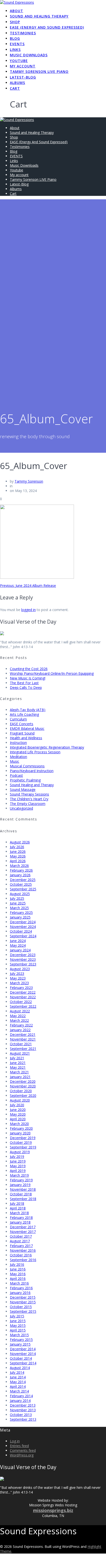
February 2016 (21, 1288)
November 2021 (23, 1039)
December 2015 (22, 1297)
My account (22, 66)
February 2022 (21, 1025)
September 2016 (23, 1259)
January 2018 (20, 1222)
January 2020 (20, 1133)
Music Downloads (29, 55)
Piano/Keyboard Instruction (31, 770)
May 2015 (18, 1325)
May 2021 (18, 1067)
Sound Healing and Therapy (32, 784)
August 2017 (20, 1241)
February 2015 (21, 1339)
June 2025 (18, 903)
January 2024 (20, 950)
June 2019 (18, 1161)
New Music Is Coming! (27, 678)
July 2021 (17, 1058)
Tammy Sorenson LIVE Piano (39, 71)
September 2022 (23, 1006)
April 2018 (18, 1208)
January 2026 (20, 875)
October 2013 (21, 1414)
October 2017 (21, 1236)
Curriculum (18, 719)
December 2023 (22, 954)
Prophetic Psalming (25, 780)
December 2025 (22, 879)
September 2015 (23, 1311)
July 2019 (17, 1156)
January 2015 (20, 1344)
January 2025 (20, 917)
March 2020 (19, 1123)
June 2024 (18, 940)
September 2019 (23, 1147)
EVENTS (17, 43)
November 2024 (23, 926)
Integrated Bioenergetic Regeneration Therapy (47, 747)
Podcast (16, 775)
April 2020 (18, 1119)
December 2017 (22, 1227)
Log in (15, 1441)
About (16, 10)
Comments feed (23, 1450)
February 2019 (21, 1180)
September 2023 (23, 964)
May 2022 (18, 1015)
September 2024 (23, 936)
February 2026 (21, 870)
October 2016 (21, 1255)
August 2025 (20, 893)
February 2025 (21, 912)
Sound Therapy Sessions (29, 794)
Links (15, 49)
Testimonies (23, 33)
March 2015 (19, 1334)
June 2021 (18, 1062)
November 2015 (23, 1302)
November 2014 (23, 1353)
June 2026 (18, 851)
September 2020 (23, 1095)
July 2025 (17, 898)
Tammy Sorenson (29, 481)
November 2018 (23, 1189)
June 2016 (18, 1269)
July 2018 (17, 1203)
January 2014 (20, 1400)
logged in (28, 609)
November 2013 (23, 1410)
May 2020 (18, 1114)
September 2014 (23, 1363)
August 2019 (20, 1151)
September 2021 (23, 1048)
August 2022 (20, 1011)
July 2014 (17, 1372)
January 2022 (20, 1029)
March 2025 (19, 907)
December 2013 (22, 1405)
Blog (15, 38)
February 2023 (21, 987)
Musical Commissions (27, 766)
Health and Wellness (26, 738)
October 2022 (21, 1001)
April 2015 (18, 1330)
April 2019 (18, 1170)
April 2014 (18, 1386)
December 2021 (22, 1034)
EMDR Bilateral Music (27, 728)
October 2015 (21, 1306)
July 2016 (17, 1264)
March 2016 (19, 1283)
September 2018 (23, 1198)
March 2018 (19, 1212)
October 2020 (21, 1090)
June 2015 (18, 1320)
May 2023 (18, 978)
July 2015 (17, 1316)
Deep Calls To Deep (26, 687)
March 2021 (19, 1072)
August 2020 (20, 1100)
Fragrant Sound (22, 733)
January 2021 (20, 1076)
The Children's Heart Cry (29, 799)
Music (14, 761)
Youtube (19, 60)
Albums (17, 82)
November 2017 (23, 1231)
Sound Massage (22, 789)
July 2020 (17, 1105)
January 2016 (20, 1292)
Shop (15, 22)
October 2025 (21, 884)
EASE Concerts (21, 723)
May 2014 (18, 1381)
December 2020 (22, 1081)
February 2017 (21, 1245)
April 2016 (18, 1278)
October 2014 (21, 1358)
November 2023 (23, 959)
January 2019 (20, 1184)
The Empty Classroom (27, 803)
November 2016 (23, 1250)
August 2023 (20, 968)
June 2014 (18, 1377)
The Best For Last (24, 682)
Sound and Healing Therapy (39, 16)
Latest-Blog (23, 77)
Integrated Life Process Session (35, 752)
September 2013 (23, 1419)
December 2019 (22, 1137)
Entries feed (19, 1445)
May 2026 (18, 856)
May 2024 (18, 945)
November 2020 (23, 1086)
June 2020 (18, 1109)
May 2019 (18, 1166)
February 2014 (21, 1395)
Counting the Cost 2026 (29, 668)
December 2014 (22, 1349)
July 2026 (17, 846)
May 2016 (18, 1273)
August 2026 (20, 842)
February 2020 (21, 1128)
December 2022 (22, 992)
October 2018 (21, 1194)
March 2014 (19, 1391)
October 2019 (21, 1142)
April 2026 (18, 861)
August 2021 (20, 1053)
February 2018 (21, 1217)
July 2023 (17, 973)
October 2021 (21, 1044)
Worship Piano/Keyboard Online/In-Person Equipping (52, 673)
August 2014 (20, 1367)
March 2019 (19, 1175)
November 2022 (23, 997)
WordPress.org (22, 1455)
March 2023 (19, 983)
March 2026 (19, 865)
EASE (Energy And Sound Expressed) (47, 27)
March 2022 (19, 1020)
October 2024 (21, 931)
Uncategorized (21, 808)
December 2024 (22, 922)
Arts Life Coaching (24, 714)
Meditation (18, 756)
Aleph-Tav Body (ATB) (27, 709)
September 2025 (23, 889)
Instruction (18, 742)
